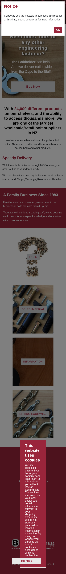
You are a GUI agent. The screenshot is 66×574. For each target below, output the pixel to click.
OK (58, 29)
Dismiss (26, 560)
